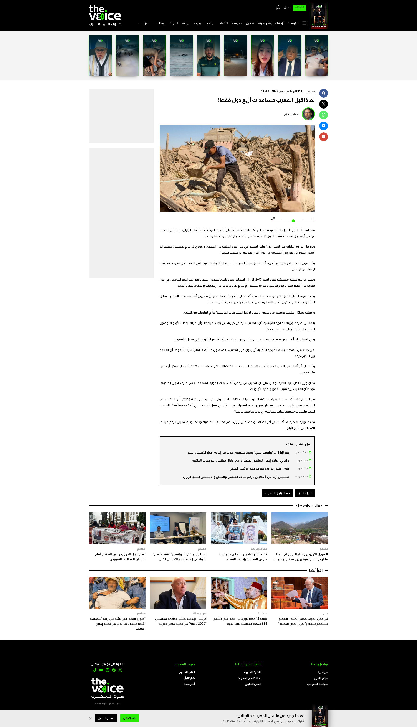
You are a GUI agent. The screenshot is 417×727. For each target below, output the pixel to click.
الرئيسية (293, 23)
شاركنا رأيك (188, 678)
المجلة (174, 23)
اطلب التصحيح (187, 672)
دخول (287, 7)
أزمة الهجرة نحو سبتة (270, 23)
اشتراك (299, 7)
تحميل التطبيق (253, 684)
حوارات (198, 23)
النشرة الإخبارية (252, 672)
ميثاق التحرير (321, 678)
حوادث (310, 91)
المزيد (145, 23)
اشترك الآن (129, 718)
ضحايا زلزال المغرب (277, 493)
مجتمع (211, 23)
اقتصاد (224, 23)
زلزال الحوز (305, 493)
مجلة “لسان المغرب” (249, 678)
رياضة (186, 23)
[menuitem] (293, 23)
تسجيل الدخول (106, 718)
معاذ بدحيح (291, 114)
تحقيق (250, 23)
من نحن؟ (323, 672)
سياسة (237, 23)
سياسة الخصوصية (317, 684)
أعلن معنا (189, 684)
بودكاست (159, 23)
